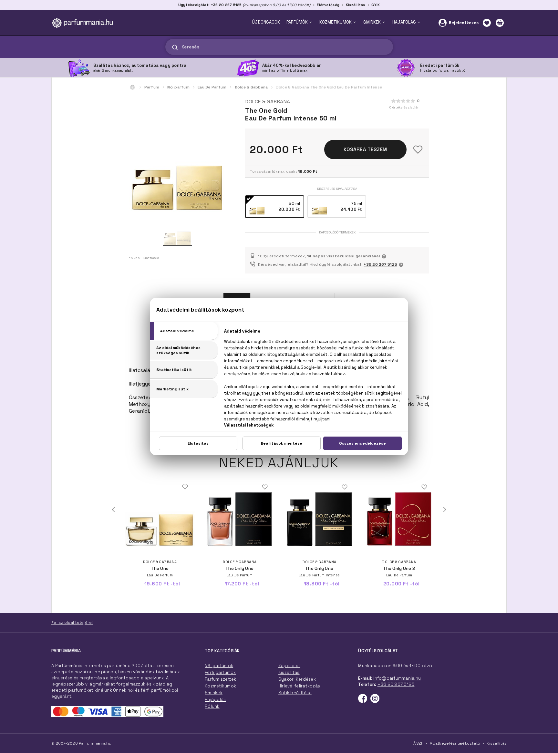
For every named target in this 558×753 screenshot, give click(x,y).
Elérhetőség (328, 5)
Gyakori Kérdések (297, 679)
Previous (113, 509)
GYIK (375, 5)
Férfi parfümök (220, 672)
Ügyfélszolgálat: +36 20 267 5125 (210, 5)
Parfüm (152, 87)
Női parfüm (178, 87)
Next (444, 509)
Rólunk (212, 706)
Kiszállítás (355, 5)
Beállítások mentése (281, 443)
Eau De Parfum (212, 87)
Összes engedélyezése (362, 443)
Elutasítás (198, 443)
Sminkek (213, 693)
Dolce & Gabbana (251, 87)
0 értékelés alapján (404, 107)
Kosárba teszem (365, 149)
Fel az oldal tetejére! (72, 622)
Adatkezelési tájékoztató (455, 743)
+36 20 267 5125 (380, 264)
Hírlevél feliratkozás (299, 686)
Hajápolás (215, 699)
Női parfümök (219, 665)
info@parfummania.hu (397, 678)
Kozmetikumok (220, 686)
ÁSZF (418, 743)
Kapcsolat (289, 665)
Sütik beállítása (295, 693)
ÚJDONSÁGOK (266, 22)
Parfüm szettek (220, 679)
